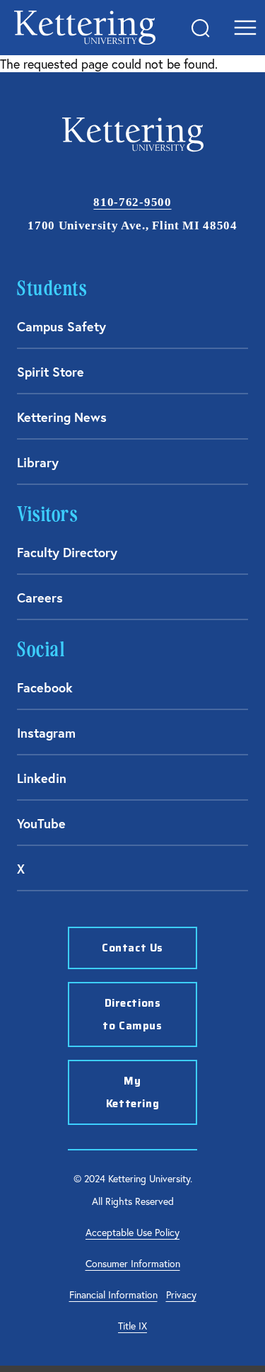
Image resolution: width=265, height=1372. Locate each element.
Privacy (181, 1294)
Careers (40, 597)
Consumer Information (133, 1263)
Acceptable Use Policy (132, 1232)
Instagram (46, 732)
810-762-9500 (132, 202)
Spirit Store (50, 371)
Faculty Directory (67, 552)
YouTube (41, 823)
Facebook (45, 687)
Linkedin (41, 778)
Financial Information (113, 1294)
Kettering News (62, 416)
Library (38, 462)
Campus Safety (61, 326)
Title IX (132, 1325)
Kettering (84, 28)
